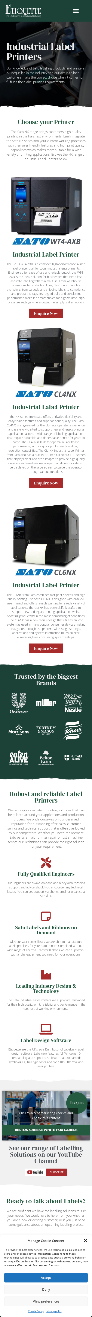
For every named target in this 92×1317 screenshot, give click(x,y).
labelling (56, 1211)
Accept (46, 1277)
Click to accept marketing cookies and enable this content (46, 1115)
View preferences (46, 1301)
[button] (85, 1240)
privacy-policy (54, 1311)
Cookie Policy (36, 1311)
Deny (46, 1289)
